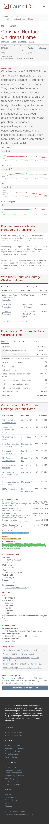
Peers (31, 42)
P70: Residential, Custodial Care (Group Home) (20, 58)
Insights (8, 794)
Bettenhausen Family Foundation (14, 517)
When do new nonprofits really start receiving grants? (24, 650)
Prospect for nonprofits (14, 745)
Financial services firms (14, 773)
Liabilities (35, 341)
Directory (6, 16)
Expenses (16, 341)
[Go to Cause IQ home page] (17, 7)
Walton (25, 16)
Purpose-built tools (12, 800)
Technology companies (14, 770)
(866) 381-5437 (11, 582)
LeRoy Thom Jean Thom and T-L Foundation (9, 297)
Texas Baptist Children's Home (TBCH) (9, 429)
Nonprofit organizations (14, 776)
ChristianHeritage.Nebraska (16, 587)
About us (8, 806)
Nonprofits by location (13, 735)
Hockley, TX (26, 472)
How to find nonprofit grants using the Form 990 (22, 667)
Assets (25, 341)
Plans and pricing (11, 757)
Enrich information (12, 754)
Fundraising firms (11, 778)
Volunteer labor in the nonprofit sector (18, 654)
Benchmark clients (12, 751)
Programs (5, 42)
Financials (23, 42)
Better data (9, 797)
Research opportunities (14, 748)
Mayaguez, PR (27, 482)
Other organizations (13, 784)
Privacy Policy (27, 814)
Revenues (5, 341)
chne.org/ (9, 577)
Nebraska (16, 16)
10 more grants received (17, 321)
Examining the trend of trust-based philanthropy (22, 664)
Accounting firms (11, 767)
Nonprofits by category (14, 732)
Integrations (9, 803)
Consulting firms (11, 781)
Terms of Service (11, 814)
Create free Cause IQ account (25, 687)
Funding (14, 42)
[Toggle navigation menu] (44, 7)
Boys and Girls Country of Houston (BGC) (10, 474)
